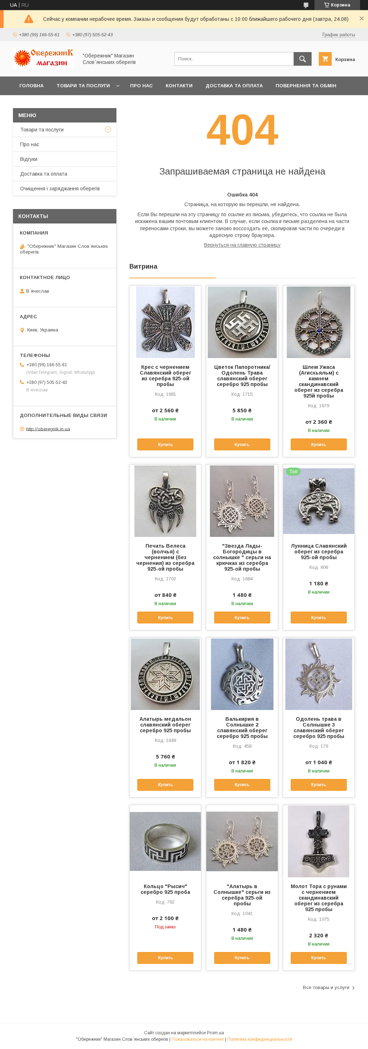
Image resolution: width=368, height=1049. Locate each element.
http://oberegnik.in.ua (48, 428)
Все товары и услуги (326, 987)
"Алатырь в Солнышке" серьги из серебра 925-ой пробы (242, 894)
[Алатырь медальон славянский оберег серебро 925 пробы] (165, 674)
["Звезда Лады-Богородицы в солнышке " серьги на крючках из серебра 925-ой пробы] (241, 501)
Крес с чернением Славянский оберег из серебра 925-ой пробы (165, 375)
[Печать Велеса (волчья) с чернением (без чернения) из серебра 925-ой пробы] (165, 501)
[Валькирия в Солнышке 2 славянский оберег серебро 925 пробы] (241, 674)
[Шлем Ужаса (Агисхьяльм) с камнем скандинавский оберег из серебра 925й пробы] (318, 322)
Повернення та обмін (306, 85)
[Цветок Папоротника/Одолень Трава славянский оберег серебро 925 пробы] (241, 322)
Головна (31, 85)
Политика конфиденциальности (259, 1039)
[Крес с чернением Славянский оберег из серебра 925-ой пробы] (165, 322)
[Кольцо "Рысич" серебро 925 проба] (165, 841)
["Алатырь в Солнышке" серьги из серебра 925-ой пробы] (241, 841)
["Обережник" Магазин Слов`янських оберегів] (43, 67)
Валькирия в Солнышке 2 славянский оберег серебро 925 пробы (242, 727)
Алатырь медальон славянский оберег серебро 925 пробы (165, 724)
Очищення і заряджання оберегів (60, 188)
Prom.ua (215, 1032)
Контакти (179, 85)
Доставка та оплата (234, 85)
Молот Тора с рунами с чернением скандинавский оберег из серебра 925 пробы (319, 897)
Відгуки (28, 159)
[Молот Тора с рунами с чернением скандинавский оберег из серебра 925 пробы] (318, 841)
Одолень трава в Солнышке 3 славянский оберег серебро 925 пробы (318, 727)
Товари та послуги (83, 85)
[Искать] (303, 59)
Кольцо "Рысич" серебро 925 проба (165, 889)
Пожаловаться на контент (197, 1039)
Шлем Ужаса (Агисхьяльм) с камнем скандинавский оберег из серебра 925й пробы (318, 381)
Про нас (141, 85)
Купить (165, 444)
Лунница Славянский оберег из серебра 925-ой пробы (319, 551)
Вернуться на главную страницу (242, 245)
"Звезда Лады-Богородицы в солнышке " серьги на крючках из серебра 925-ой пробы (242, 557)
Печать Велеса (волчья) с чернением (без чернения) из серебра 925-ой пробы (165, 557)
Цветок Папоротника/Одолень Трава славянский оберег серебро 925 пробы (242, 375)
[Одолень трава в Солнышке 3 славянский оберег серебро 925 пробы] (318, 674)
